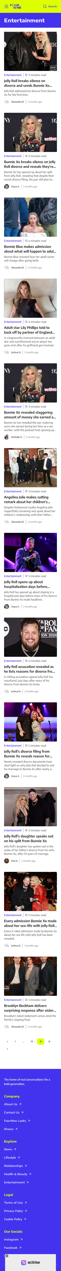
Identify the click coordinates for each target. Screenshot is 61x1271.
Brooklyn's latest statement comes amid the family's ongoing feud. (30, 1017)
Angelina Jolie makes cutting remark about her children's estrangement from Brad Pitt (27, 499)
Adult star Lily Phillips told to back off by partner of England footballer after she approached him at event (29, 330)
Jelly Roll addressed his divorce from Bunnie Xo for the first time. (30, 92)
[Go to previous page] (7, 1042)
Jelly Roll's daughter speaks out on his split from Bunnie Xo (28, 838)
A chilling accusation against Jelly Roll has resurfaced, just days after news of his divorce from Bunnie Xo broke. (28, 680)
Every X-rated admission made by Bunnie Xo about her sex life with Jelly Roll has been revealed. (30, 934)
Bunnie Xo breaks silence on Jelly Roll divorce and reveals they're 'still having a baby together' (29, 164)
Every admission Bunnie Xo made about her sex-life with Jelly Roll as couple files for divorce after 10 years (30, 923)
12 (49, 1041)
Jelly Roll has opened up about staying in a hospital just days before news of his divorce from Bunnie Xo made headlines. (30, 595)
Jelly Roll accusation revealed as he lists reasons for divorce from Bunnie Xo (29, 669)
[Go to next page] (7, 1049)
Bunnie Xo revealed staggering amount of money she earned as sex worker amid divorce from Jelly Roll (29, 414)
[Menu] (6, 6)
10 (32, 1041)
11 (41, 1041)
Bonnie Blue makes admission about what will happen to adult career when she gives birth (29, 249)
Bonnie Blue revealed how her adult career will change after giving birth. (29, 258)
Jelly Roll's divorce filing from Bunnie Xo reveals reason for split (27, 753)
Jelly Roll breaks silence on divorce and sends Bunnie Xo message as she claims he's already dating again (26, 83)
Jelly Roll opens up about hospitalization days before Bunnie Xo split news (25, 584)
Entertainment (13, 75)
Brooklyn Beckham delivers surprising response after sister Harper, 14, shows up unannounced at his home (29, 1008)
